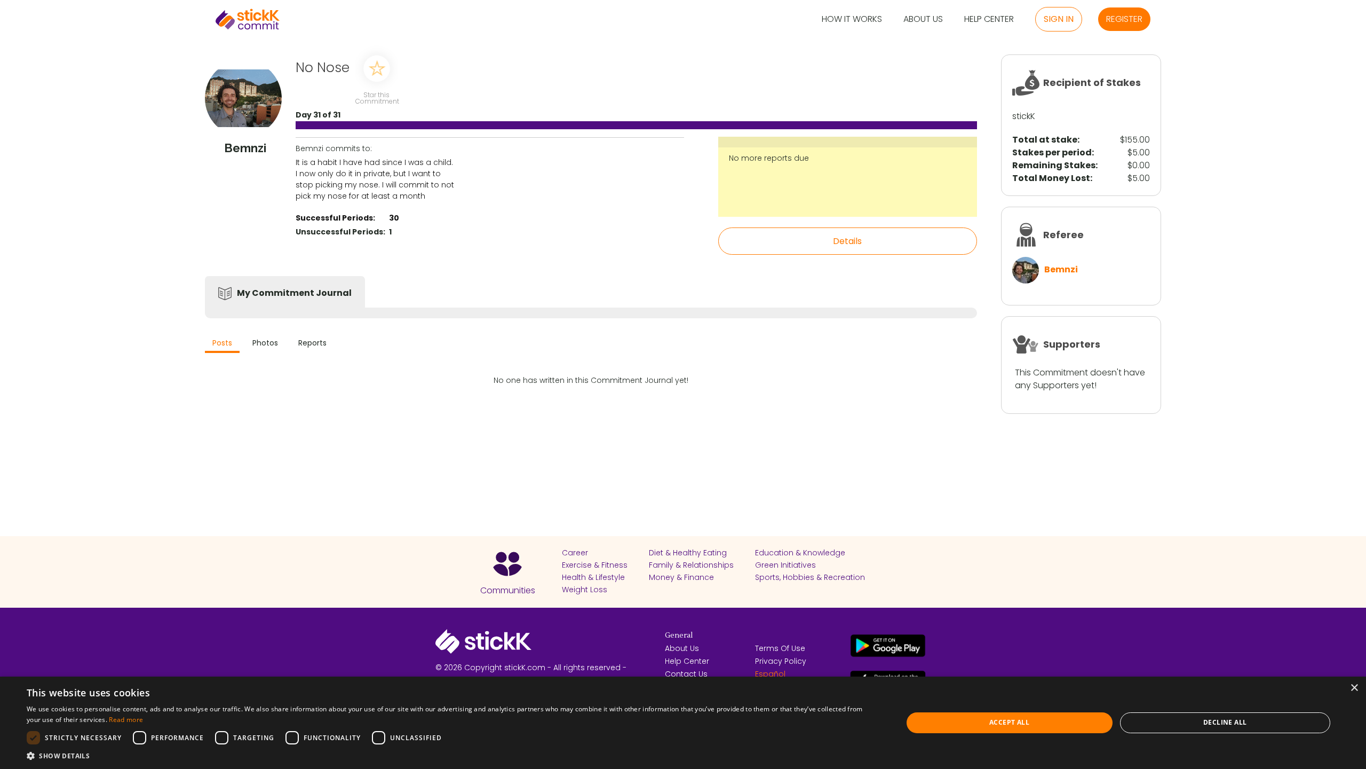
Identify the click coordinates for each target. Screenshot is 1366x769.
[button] (452, 755)
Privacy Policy (780, 661)
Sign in (1059, 19)
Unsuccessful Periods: (340, 231)
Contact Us (686, 674)
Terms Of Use (780, 648)
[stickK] (248, 19)
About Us (923, 19)
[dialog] (683, 723)
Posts (222, 343)
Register (1124, 19)
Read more (126, 719)
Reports (312, 343)
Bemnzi (1061, 269)
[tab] (222, 344)
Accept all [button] (1009, 722)
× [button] (1354, 688)
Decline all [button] (1224, 722)
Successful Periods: (335, 218)
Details (847, 241)
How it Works (852, 19)
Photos (265, 343)
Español (770, 674)
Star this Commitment (376, 97)
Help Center (989, 19)
